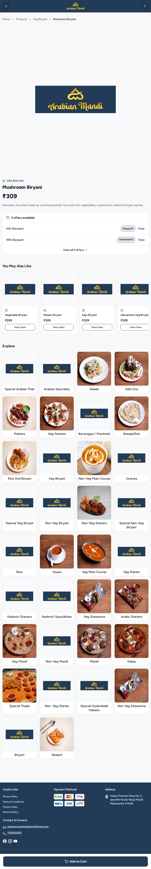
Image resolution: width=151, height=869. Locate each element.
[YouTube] (15, 841)
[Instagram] (10, 841)
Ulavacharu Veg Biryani (135, 315)
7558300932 (14, 832)
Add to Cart (78, 861)
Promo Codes (10, 807)
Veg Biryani (40, 19)
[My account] (145, 6)
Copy (141, 228)
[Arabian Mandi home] (75, 6)
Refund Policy (10, 812)
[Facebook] (4, 841)
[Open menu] (6, 6)
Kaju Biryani (89, 315)
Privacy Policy (10, 796)
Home (6, 19)
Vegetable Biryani (16, 315)
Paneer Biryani (52, 315)
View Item (20, 327)
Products (21, 19)
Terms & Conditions (13, 801)
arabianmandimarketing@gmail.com (28, 826)
